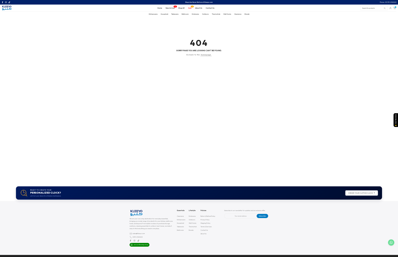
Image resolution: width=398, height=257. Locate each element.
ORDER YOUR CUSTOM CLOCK (360, 193)
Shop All (181, 8)
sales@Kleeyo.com (139, 233)
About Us (198, 8)
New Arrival (171, 8)
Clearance (237, 14)
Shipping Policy (205, 223)
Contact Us (210, 8)
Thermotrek (216, 14)
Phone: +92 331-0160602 (388, 2)
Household (164, 14)
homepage (206, 55)
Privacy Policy (205, 220)
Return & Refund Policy (208, 216)
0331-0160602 (138, 237)
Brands (247, 14)
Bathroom (185, 14)
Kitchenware (153, 14)
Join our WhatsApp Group (140, 244)
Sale (190, 8)
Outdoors (205, 14)
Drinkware (195, 14)
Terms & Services (206, 227)
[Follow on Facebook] (2, 2)
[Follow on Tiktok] (9, 2)
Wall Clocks (227, 14)
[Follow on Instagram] (6, 2)
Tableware (174, 14)
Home (159, 8)
